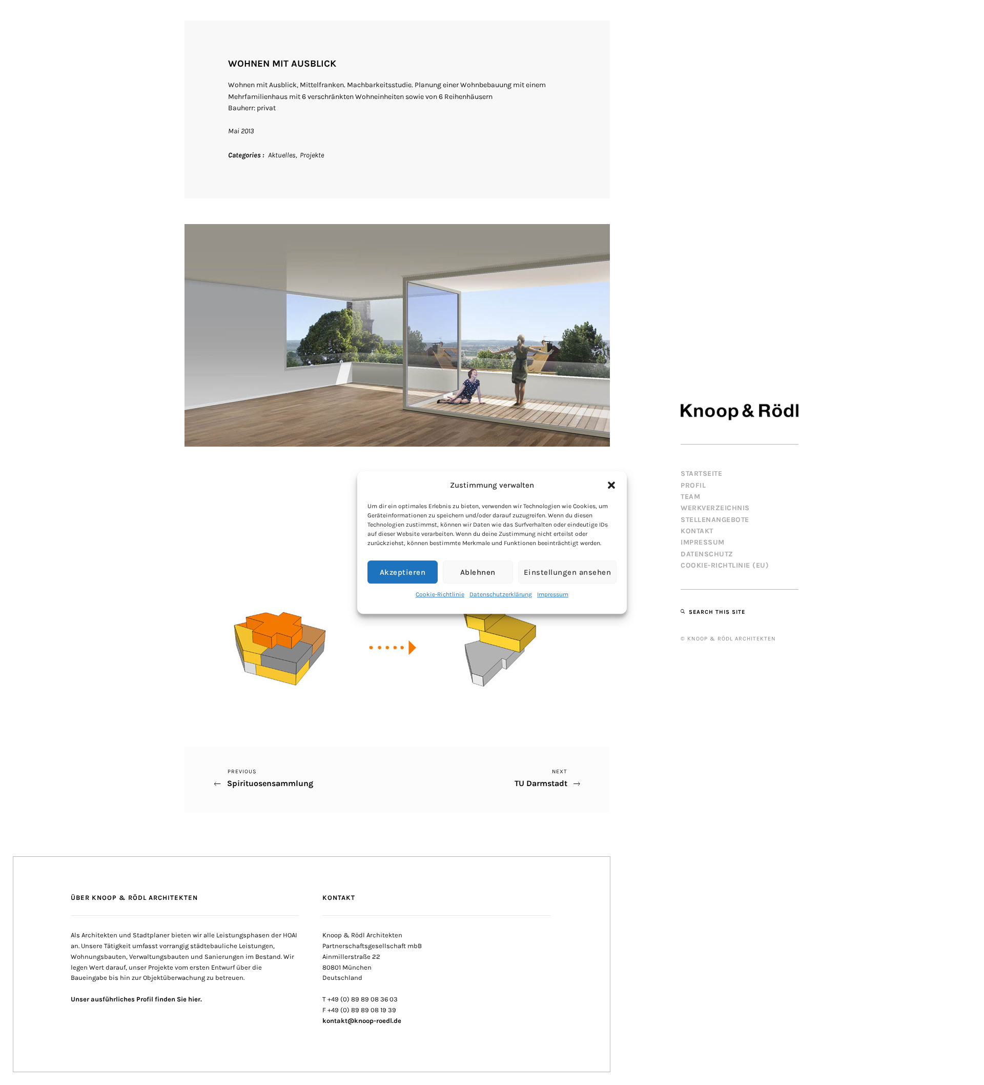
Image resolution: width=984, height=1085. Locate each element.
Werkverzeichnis (715, 508)
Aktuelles (282, 155)
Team (690, 496)
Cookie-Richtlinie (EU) (725, 565)
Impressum (552, 594)
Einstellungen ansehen (567, 572)
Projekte (312, 155)
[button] (611, 485)
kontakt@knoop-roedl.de (361, 1020)
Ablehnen (478, 572)
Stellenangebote (715, 519)
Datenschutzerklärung (500, 594)
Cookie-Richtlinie (440, 594)
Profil (693, 485)
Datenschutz (707, 554)
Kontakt (697, 531)
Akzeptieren (403, 572)
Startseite (701, 473)
